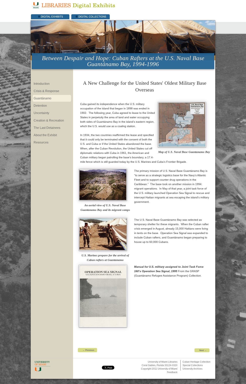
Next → (203, 350)
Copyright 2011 (149, 368)
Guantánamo (42, 98)
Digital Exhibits (52, 16)
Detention (40, 105)
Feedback (172, 372)
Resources (41, 142)
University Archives (192, 368)
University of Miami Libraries (162, 362)
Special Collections (193, 365)
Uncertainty (41, 113)
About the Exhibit (45, 135)
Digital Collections (92, 16)
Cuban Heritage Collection (196, 362)
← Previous (88, 350)
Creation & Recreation (49, 120)
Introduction (42, 83)
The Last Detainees (47, 127)
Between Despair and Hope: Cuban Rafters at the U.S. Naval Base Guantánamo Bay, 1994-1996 (123, 61)
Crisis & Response (46, 91)
